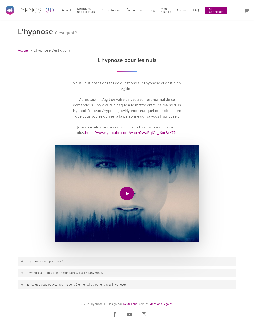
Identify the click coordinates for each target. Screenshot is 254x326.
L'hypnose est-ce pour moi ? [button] (44, 261)
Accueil (24, 50)
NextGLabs (130, 304)
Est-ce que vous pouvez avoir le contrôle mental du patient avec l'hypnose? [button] (76, 284)
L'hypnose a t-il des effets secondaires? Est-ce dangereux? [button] (64, 273)
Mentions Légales (161, 304)
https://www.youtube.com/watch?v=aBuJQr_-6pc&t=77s (131, 132)
